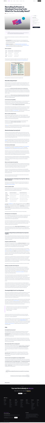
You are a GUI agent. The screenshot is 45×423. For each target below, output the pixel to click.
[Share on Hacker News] (35, 15)
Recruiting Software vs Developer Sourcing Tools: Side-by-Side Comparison (35, 21)
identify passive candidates (20, 271)
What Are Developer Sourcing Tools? (35, 19)
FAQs (32, 25)
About (37, 401)
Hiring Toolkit (32, 404)
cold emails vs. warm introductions (9, 323)
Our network (5, 403)
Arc (5, 205)
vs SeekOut (21, 402)
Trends (8, 4)
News (31, 402)
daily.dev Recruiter (23, 319)
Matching (10, 402)
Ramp (7, 125)
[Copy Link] (36, 15)
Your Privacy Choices (7, 422)
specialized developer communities (19, 147)
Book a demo (25, 393)
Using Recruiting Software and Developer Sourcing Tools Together (36, 22)
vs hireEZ (21, 403)
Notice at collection (2, 422)
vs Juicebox (21, 404)
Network (10, 401)
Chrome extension (28, 403)
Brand (37, 404)
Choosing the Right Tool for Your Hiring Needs (35, 24)
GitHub (22, 45)
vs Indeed (21, 405)
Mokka (10, 249)
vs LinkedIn (21, 401)
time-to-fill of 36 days (15, 110)
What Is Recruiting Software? (34, 18)
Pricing (4, 402)
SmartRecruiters (10, 203)
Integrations (10, 404)
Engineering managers (16, 402)
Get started (20, 393)
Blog (31, 401)
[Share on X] (32, 15)
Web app (27, 401)
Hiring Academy (33, 403)
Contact (38, 405)
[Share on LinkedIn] (34, 15)
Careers (38, 402)
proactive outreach (16, 300)
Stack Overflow (27, 45)
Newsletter (32, 405)
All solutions (16, 405)
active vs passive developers (11, 184)
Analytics (10, 405)
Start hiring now (36, 27)
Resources (6, 4)
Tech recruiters (16, 401)
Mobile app (27, 402)
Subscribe (16, 417)
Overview (5, 401)
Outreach (10, 403)
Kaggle (6, 140)
